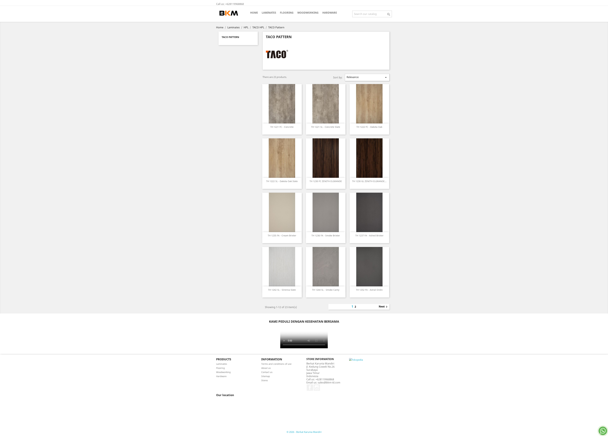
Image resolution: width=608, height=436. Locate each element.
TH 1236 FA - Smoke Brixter (325, 235)
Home (254, 12)
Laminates (269, 12)
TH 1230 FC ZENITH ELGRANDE (326, 181)
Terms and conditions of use (276, 363)
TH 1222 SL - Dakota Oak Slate (282, 181)
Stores (264, 380)
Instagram (317, 387)
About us (266, 368)
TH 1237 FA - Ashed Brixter (369, 235)
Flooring (287, 12)
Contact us (266, 372)
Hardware (329, 12)
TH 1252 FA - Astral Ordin (369, 289)
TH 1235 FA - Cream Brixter (282, 235)
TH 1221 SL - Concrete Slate (325, 126)
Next (384, 307)
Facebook (310, 387)
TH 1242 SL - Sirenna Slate (282, 289)
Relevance (367, 77)
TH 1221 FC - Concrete (282, 126)
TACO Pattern (230, 37)
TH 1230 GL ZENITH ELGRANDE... (369, 181)
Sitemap (265, 376)
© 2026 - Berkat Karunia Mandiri (304, 431)
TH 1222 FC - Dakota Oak (369, 126)
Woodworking (308, 12)
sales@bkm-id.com (329, 382)
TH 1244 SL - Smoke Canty (325, 289)
